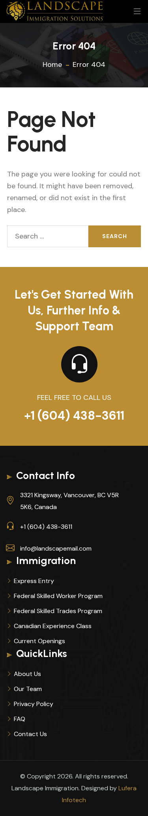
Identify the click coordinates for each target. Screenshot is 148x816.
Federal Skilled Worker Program (58, 596)
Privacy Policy (33, 704)
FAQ (19, 719)
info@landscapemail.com (56, 548)
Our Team (28, 689)
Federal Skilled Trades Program (58, 611)
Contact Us (30, 734)
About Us (27, 674)
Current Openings (39, 641)
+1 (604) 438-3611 (74, 415)
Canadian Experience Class (53, 626)
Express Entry (34, 581)
